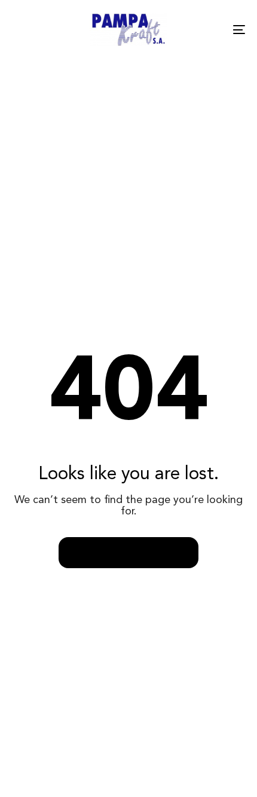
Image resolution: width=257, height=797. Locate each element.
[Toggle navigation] (206, 29)
